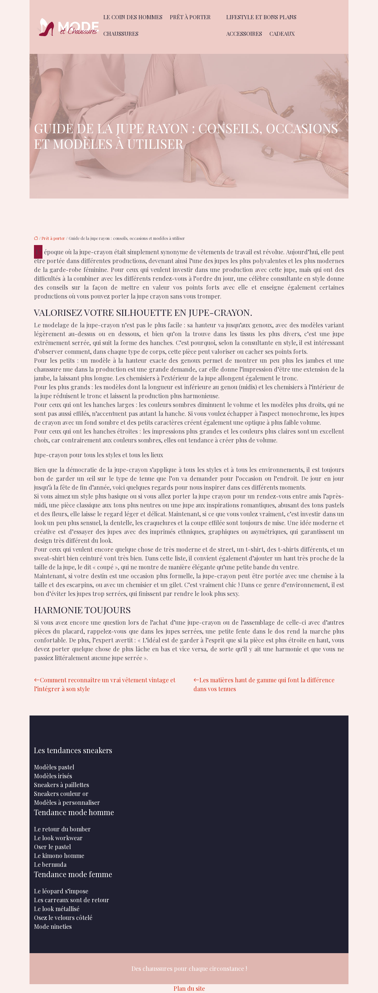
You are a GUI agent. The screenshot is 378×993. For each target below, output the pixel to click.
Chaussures (120, 33)
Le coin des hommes (132, 17)
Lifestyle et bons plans (261, 17)
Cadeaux (282, 33)
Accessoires (244, 33)
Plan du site (189, 988)
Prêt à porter (190, 17)
